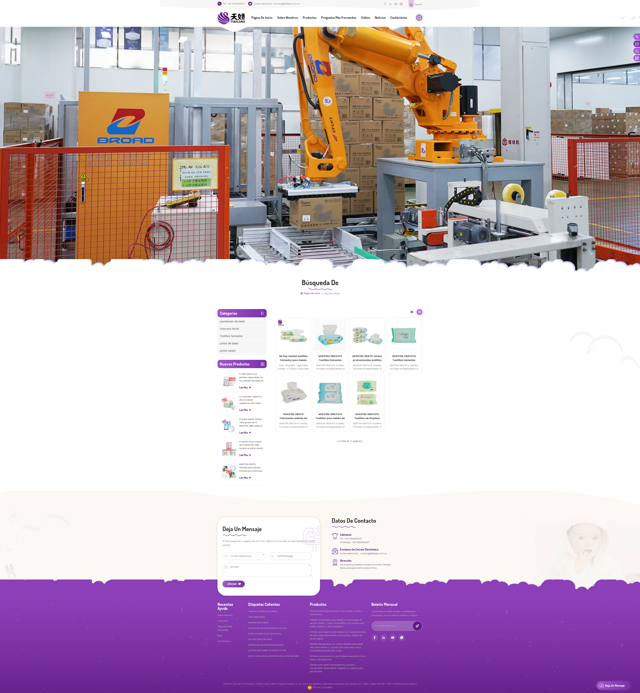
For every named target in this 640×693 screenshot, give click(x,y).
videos (365, 17)
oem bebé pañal (256, 617)
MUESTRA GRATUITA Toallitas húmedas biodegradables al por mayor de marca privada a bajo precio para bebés (330, 358)
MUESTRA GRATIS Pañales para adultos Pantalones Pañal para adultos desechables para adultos (250, 468)
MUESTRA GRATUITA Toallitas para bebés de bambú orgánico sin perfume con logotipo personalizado (330, 416)
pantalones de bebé (232, 322)
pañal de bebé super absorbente (264, 633)
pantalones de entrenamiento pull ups (267, 628)
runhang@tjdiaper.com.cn (287, 3)
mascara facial (229, 329)
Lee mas (404, 376)
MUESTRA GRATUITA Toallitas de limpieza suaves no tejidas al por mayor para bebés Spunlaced (367, 416)
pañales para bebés (258, 622)
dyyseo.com (356, 684)
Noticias (380, 17)
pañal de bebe (229, 344)
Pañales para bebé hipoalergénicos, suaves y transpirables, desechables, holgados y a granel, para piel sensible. (336, 668)
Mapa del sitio (378, 684)
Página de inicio (261, 17)
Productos (309, 17)
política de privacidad (404, 684)
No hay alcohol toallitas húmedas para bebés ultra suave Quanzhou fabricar (293, 358)
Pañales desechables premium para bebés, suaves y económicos (336, 613)
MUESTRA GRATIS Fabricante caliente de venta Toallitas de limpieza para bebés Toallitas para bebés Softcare (293, 416)
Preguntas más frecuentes (338, 17)
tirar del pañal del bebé (260, 639)
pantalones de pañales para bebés (266, 645)
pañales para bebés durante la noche (267, 650)
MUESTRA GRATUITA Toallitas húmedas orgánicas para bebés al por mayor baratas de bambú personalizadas (404, 358)
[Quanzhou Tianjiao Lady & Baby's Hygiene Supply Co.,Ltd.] (232, 18)
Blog (220, 635)
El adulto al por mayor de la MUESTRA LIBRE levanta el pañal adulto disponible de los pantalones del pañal (251, 445)
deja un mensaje (615, 685)
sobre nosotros (287, 17)
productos (223, 621)
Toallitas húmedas (231, 336)
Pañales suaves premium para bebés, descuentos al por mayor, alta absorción (338, 658)
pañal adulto (228, 351)
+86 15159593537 (236, 3)
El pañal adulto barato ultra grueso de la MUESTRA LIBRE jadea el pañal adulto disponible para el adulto (251, 423)
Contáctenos (398, 17)
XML (389, 684)
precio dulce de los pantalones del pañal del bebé (273, 656)
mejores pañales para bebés (262, 611)
